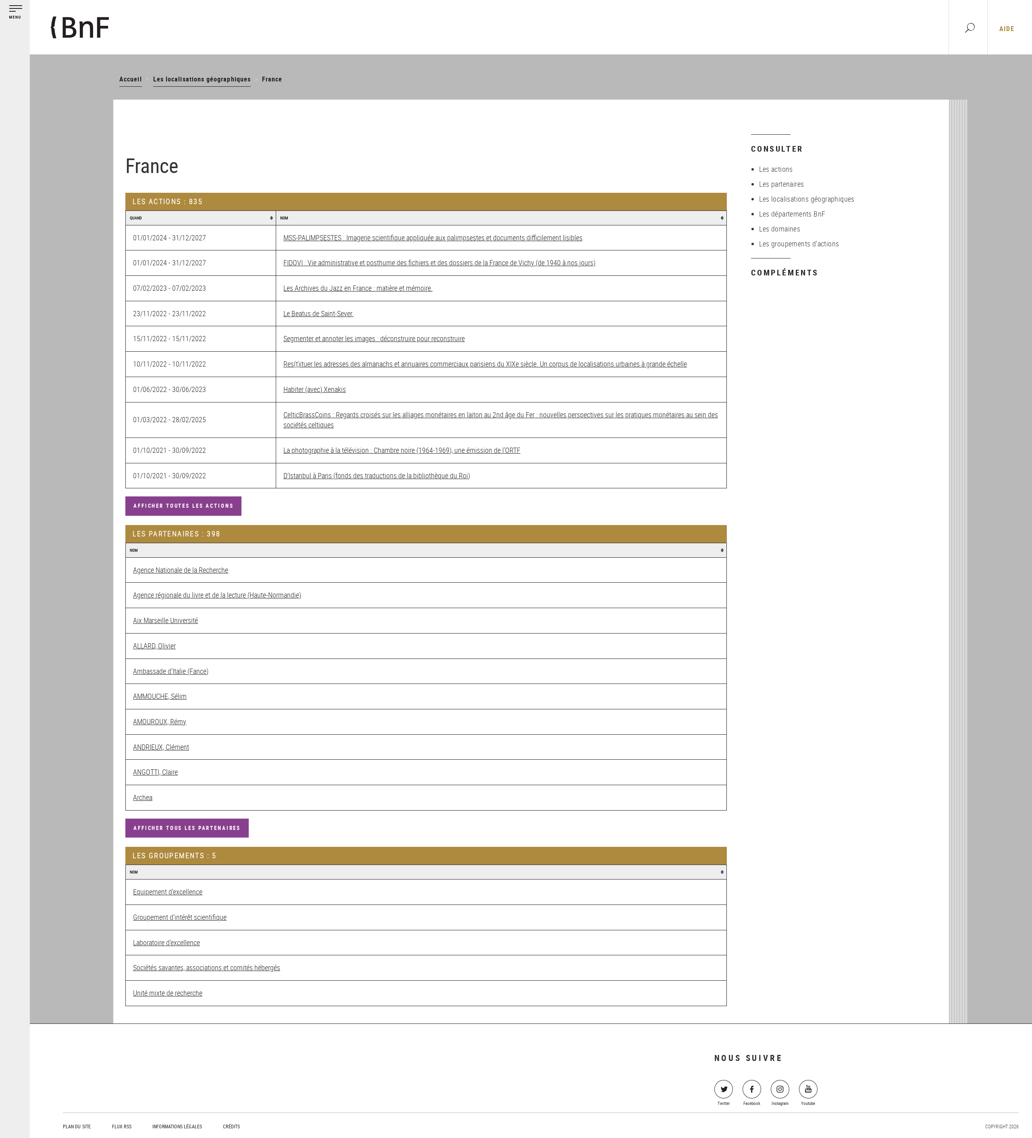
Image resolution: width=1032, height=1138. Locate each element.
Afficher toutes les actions (183, 505)
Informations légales (177, 1126)
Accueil (130, 79)
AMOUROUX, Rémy (159, 721)
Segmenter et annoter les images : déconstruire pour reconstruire (374, 338)
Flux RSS (121, 1126)
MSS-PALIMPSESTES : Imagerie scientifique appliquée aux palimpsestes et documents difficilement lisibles (433, 237)
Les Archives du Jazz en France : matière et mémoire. (358, 288)
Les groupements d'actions (799, 243)
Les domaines (779, 228)
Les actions (776, 169)
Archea (142, 797)
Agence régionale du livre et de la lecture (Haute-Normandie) (217, 595)
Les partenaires (781, 184)
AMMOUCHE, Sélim (160, 696)
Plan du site (77, 1126)
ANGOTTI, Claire (155, 772)
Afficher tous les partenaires (187, 828)
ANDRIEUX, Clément (161, 747)
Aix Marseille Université (165, 620)
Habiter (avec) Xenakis (314, 389)
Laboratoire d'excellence (166, 942)
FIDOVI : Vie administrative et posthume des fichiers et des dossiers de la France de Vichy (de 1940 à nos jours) (439, 262)
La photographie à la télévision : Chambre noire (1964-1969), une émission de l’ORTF (401, 450)
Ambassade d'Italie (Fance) (170, 671)
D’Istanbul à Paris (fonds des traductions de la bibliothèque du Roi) (376, 475)
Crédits (231, 1126)
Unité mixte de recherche (167, 993)
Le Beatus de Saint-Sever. (318, 313)
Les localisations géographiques (202, 79)
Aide (1006, 28)
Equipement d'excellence (167, 891)
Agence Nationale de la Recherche (180, 570)
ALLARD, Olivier (154, 645)
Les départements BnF (792, 214)
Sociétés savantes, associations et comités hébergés (206, 967)
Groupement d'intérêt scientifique (180, 917)
